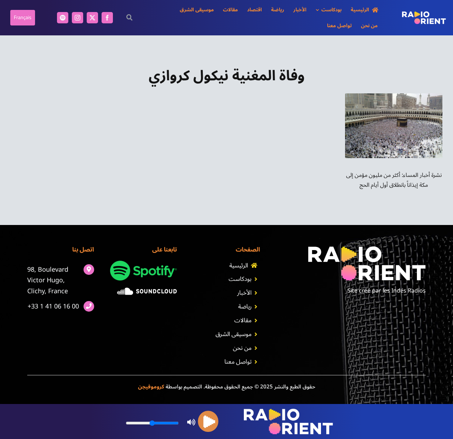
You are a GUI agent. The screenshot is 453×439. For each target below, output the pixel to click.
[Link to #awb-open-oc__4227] (129, 17)
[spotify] (62, 17)
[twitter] (92, 17)
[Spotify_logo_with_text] (143, 264)
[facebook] (107, 17)
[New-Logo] (424, 14)
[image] (147, 290)
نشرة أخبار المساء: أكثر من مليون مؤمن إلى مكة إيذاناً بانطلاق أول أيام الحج (394, 180)
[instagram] (77, 17)
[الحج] (393, 96)
